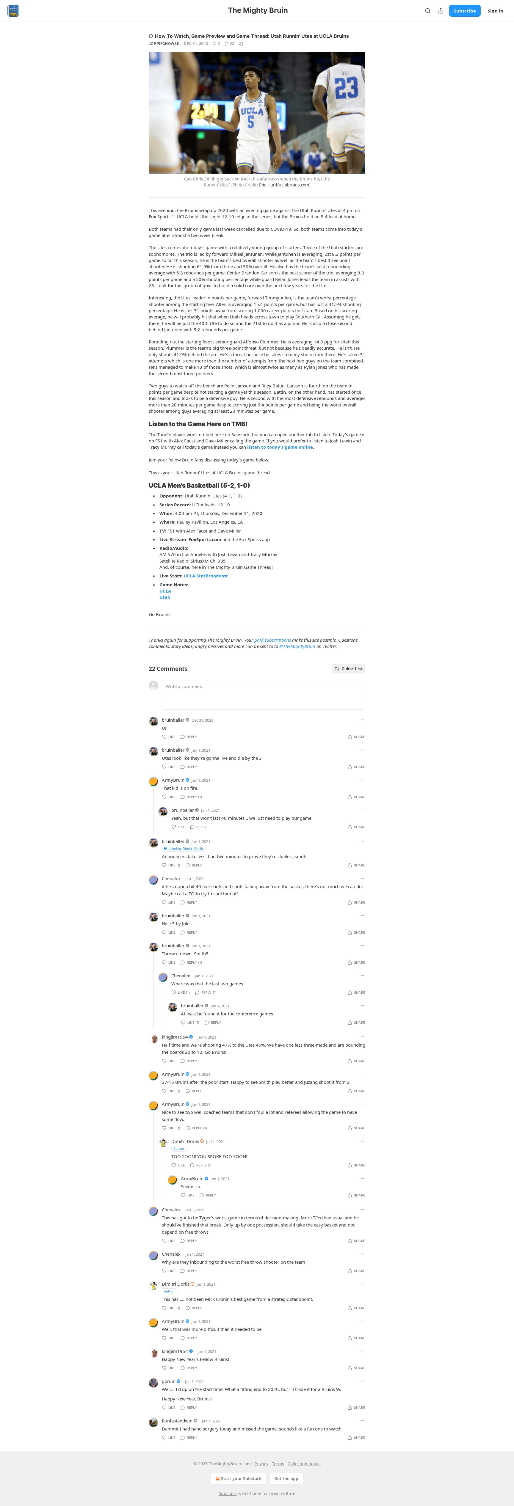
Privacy (261, 1463)
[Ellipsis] (362, 720)
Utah (164, 597)
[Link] (140, 424)
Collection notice (304, 1463)
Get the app (286, 1478)
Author (178, 1148)
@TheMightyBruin (297, 646)
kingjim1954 (175, 1037)
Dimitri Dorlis (185, 1141)
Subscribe (465, 11)
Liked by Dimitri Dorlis (186, 848)
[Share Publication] (441, 11)
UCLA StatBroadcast (206, 576)
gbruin (168, 1381)
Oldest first (352, 668)
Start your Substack (241, 1478)
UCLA (165, 591)
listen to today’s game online (280, 447)
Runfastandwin (177, 1421)
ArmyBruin (173, 780)
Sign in (495, 11)
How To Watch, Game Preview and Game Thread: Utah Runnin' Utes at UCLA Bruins (252, 36)
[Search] (428, 11)
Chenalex (171, 878)
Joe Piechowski (164, 43)
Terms (278, 1463)
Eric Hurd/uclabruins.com (284, 185)
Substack (227, 1493)
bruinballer (173, 720)
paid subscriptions (272, 640)
